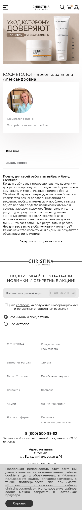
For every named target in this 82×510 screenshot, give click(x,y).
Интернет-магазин (19, 362)
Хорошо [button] (19, 503)
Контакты (13, 390)
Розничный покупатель (29, 317)
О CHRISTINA (15, 344)
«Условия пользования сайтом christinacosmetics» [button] (41, 477)
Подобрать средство (54, 376)
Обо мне (12, 151)
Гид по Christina (17, 376)
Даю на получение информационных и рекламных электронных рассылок (43, 306)
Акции (11, 403)
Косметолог (19, 324)
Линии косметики (53, 403)
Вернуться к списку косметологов (41, 241)
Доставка (47, 390)
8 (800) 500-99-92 (41, 433)
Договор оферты (18, 417)
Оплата (46, 362)
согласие (23, 305)
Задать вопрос (16, 163)
